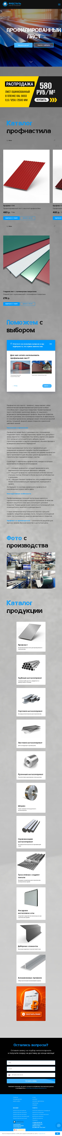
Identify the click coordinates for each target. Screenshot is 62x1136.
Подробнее (41, 1133)
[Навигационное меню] (59, 4)
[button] (23, 413)
